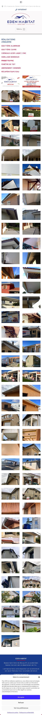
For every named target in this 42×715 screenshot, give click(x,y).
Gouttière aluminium (10, 46)
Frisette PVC (7, 61)
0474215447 (22, 9)
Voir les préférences (21, 708)
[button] (39, 677)
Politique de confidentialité (26, 712)
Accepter (21, 697)
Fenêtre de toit (8, 64)
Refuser (21, 703)
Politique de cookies (12, 712)
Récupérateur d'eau (10, 72)
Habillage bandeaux (10, 57)
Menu (19, 29)
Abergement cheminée (11, 68)
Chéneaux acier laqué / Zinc (13, 53)
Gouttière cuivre (9, 50)
